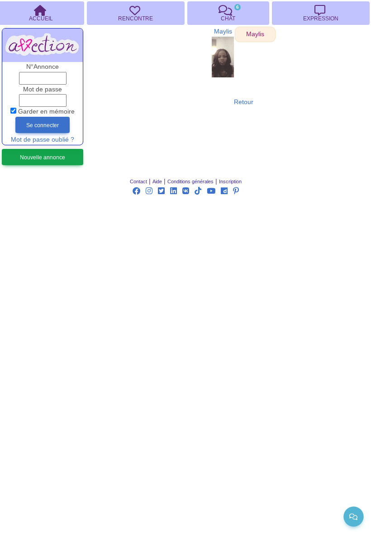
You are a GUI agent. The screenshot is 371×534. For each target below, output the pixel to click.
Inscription (230, 181)
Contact (138, 181)
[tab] (135, 13)
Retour (243, 102)
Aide (157, 181)
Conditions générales (190, 181)
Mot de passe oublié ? (42, 139)
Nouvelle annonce (42, 157)
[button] (255, 34)
